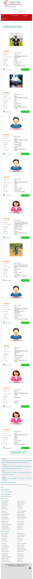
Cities (14, 484)
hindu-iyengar (4, 505)
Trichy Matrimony (7, 26)
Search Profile (15, 15)
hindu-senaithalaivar (5, 514)
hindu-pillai (3, 511)
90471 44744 (23, 11)
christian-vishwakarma (6, 529)
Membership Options (15, 468)
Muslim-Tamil (20, 527)
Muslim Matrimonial (15, 462)
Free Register (25, 15)
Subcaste (10, 484)
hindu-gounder (4, 504)
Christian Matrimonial (6, 462)
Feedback (14, 472)
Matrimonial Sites (17, 26)
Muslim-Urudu (20, 529)
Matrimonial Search (19, 460)
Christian (6, 491)
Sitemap (11, 474)
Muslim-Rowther (20, 524)
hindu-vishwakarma (5, 518)
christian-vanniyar (5, 527)
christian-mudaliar (21, 515)
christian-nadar (20, 518)
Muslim (10, 491)
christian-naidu (4, 522)
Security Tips (28, 478)
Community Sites (6, 468)
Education (24, 484)
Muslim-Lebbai (20, 522)
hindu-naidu (19, 508)
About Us (5, 478)
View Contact (7, 69)
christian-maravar (21, 514)
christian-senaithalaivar (6, 524)
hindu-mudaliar (20, 500)
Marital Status (19, 484)
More (2, 487)
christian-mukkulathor (21, 517)
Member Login (16, 9)
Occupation (29, 485)
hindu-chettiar (4, 502)
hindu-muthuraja (20, 504)
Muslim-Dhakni (20, 521)
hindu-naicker (20, 507)
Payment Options (24, 462)
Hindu (2, 491)
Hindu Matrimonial (27, 460)
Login (6, 460)
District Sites (3, 19)
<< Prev (11, 451)
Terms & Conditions (12, 478)
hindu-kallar (3, 507)
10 (19, 453)
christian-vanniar (5, 526)
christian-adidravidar (21, 511)
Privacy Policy (21, 478)
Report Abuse (5, 474)
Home (3, 15)
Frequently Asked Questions (24, 472)
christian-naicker (5, 521)
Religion (2, 484)
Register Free (11, 460)
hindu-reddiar (4, 512)
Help (10, 472)
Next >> (23, 453)
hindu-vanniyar (4, 517)
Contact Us (5, 472)
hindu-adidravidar (5, 500)
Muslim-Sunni (20, 526)
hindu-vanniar (4, 515)
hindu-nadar (19, 505)
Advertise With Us (19, 466)
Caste (6, 484)
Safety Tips (4, 479)
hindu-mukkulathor (21, 502)
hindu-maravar (4, 508)
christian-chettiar (20, 512)
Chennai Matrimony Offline (8, 466)
